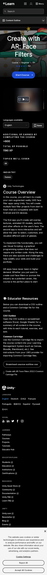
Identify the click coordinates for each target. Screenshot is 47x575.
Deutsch (14, 399)
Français (32, 399)
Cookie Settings (23, 557)
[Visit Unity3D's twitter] (12, 421)
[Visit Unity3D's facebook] (17, 421)
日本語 (23, 399)
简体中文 (17, 404)
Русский (36, 404)
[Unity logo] (8, 387)
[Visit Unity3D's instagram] (22, 421)
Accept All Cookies (23, 570)
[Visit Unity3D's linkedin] (8, 421)
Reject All (23, 563)
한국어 (5, 409)
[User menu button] (31, 3)
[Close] (45, 531)
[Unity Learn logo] (8, 4)
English (5, 399)
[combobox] (23, 11)
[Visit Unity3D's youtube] (3, 421)
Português (6, 404)
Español (26, 404)
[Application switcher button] (25, 3)
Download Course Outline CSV (22, 364)
